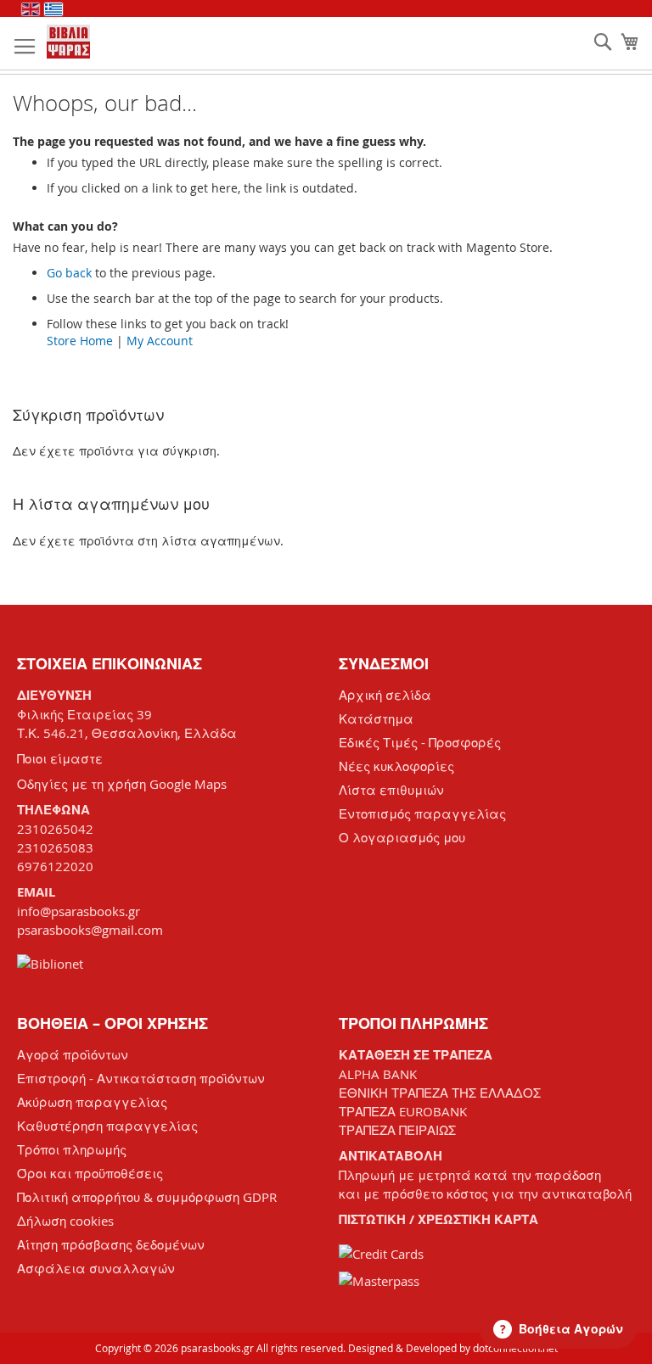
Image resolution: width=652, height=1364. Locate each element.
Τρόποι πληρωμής (71, 1149)
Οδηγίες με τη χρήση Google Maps (122, 783)
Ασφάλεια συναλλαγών (96, 1268)
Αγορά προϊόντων (72, 1054)
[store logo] (68, 42)
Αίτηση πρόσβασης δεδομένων (111, 1244)
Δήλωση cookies (65, 1220)
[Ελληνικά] (53, 9)
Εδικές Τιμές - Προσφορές (420, 742)
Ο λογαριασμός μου (402, 837)
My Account (159, 341)
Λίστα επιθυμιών (391, 789)
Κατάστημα (376, 718)
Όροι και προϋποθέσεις (90, 1173)
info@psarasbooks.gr (78, 911)
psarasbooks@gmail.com (90, 929)
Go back (69, 273)
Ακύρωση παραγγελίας (92, 1101)
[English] (30, 9)
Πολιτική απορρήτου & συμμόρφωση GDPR (147, 1196)
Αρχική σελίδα (385, 694)
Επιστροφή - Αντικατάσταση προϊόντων (141, 1078)
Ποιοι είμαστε (60, 758)
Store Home (80, 341)
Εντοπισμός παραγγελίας (422, 813)
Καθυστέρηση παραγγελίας (107, 1125)
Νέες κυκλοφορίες (396, 765)
